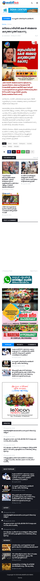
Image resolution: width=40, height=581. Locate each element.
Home (4, 24)
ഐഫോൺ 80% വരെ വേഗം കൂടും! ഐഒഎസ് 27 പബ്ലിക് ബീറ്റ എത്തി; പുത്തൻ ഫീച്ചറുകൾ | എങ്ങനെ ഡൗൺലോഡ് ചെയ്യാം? (23, 352)
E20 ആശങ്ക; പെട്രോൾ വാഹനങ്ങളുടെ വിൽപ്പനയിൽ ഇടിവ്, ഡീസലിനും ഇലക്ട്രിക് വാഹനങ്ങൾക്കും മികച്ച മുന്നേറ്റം (20, 449)
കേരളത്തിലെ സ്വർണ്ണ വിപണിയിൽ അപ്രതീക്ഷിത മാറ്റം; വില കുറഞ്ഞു (23, 565)
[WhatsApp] (23, 151)
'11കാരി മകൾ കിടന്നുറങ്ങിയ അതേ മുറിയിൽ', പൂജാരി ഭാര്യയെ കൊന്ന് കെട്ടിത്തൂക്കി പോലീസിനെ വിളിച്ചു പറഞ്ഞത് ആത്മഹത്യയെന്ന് (10, 181)
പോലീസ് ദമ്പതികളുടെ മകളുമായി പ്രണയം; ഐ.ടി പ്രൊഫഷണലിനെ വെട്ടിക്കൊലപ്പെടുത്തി (29, 178)
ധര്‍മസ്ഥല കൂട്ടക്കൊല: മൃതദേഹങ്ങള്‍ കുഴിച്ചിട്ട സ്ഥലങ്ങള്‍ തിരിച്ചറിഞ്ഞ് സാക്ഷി (9, 210)
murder (29, 143)
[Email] (28, 151)
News (4, 146)
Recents (20, 345)
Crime (9, 24)
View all (35, 157)
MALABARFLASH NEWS (26, 575)
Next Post (33, 271)
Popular (8, 345)
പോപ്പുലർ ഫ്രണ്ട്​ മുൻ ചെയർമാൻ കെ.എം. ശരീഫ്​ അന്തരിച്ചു (22, 19)
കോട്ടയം (16, 146)
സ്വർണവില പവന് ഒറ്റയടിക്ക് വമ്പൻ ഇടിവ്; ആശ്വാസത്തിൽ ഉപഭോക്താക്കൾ (25, 546)
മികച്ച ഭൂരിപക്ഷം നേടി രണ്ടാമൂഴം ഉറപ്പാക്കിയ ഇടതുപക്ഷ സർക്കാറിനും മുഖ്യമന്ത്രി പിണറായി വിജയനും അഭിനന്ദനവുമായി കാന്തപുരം (23, 373)
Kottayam (22, 143)
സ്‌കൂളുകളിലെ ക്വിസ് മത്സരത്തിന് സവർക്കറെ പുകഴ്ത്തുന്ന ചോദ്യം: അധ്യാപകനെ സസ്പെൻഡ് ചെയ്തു (18, 460)
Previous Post (7, 271)
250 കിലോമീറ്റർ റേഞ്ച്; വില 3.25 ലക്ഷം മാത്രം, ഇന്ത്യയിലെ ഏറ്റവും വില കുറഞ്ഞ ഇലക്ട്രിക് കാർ (24, 556)
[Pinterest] (18, 151)
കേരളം (10, 146)
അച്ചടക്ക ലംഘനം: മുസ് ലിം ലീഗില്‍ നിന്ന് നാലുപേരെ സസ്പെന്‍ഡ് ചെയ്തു (19, 440)
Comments (32, 345)
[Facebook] (9, 151)
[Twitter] (14, 151)
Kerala (15, 143)
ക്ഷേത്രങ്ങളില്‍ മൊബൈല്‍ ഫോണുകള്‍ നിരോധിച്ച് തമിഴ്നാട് (19, 431)
